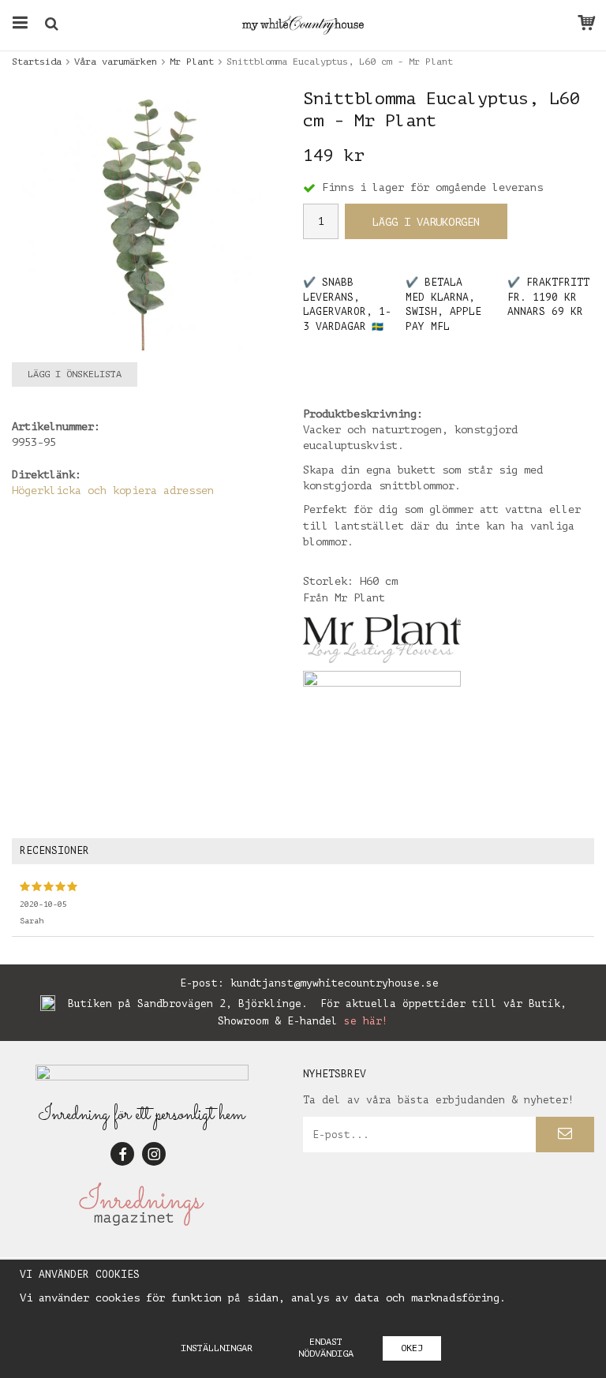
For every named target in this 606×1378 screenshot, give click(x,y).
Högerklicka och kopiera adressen (113, 490)
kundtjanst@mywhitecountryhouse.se (334, 983)
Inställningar (216, 1348)
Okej (412, 1348)
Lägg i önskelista (75, 374)
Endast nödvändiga (326, 1347)
